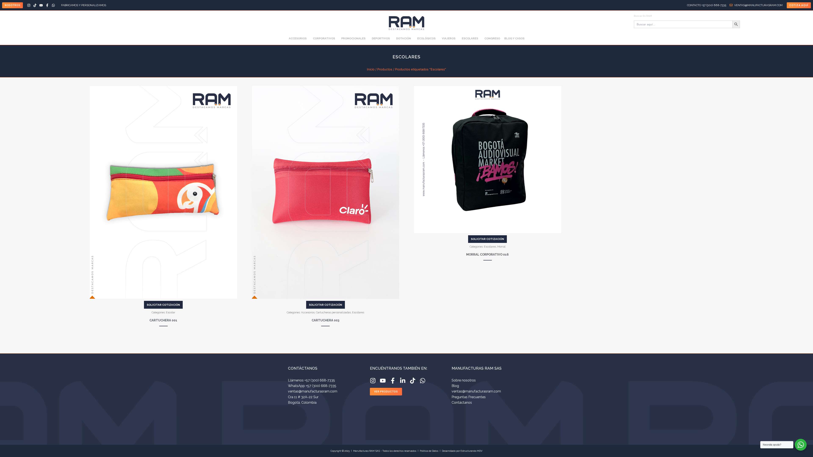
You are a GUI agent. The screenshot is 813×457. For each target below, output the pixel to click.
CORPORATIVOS (324, 38)
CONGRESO (492, 38)
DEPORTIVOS (381, 38)
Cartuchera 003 (325, 320)
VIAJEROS (448, 38)
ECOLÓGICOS (426, 38)
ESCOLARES (470, 38)
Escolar (170, 312)
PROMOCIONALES (353, 38)
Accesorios (308, 312)
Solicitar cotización (163, 304)
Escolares (358, 312)
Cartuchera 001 (163, 320)
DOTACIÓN (403, 38)
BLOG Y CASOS (514, 38)
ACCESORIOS (298, 38)
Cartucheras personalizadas (333, 312)
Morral (501, 246)
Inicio (371, 69)
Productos (384, 69)
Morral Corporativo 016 (487, 254)
